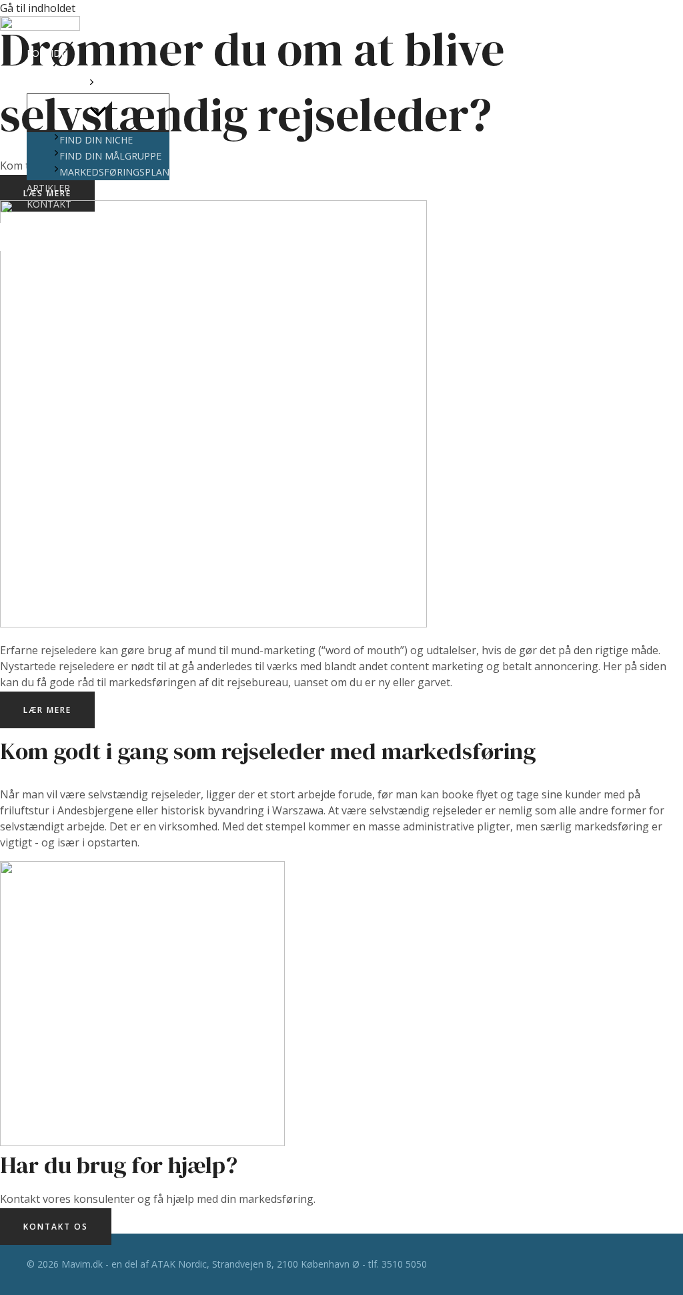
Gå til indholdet (37, 8)
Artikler (48, 188)
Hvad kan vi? (58, 85)
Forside (46, 53)
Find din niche (96, 140)
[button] (92, 85)
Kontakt (49, 204)
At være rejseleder (75, 69)
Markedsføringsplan (114, 172)
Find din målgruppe (110, 156)
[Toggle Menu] (98, 112)
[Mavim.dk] (40, 25)
